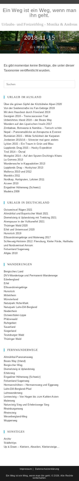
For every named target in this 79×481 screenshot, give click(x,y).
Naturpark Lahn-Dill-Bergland (20, 307)
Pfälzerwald (10, 319)
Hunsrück (9, 291)
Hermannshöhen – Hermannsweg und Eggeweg (31, 384)
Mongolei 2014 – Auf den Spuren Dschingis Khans (33, 155)
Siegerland (10, 330)
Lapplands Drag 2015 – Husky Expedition (28, 147)
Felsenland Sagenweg (16, 249)
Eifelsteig (9, 373)
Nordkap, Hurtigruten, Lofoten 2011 (24, 179)
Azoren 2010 (11, 183)
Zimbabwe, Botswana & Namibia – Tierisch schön (33, 128)
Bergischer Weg (13, 365)
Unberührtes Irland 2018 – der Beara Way (28, 120)
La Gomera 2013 (13, 159)
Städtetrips (10, 442)
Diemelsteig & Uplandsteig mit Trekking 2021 (30, 217)
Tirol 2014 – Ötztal (15, 151)
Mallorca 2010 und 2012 (18, 171)
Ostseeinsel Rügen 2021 (18, 209)
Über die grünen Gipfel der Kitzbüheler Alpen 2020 (33, 104)
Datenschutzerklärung (47, 469)
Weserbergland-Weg (15, 416)
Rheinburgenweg (13, 408)
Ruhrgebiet (10, 322)
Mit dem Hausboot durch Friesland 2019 (27, 112)
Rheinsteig (10, 412)
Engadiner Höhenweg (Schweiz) (22, 187)
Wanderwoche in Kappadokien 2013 (24, 163)
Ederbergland (11, 279)
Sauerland (10, 326)
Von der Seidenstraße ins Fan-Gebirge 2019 (29, 108)
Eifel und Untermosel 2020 (19, 229)
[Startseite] (31, 47)
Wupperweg (10, 420)
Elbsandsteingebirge (15, 287)
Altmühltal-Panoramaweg (18, 357)
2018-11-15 (42, 47)
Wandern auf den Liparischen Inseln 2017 (28, 124)
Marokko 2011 (12, 175)
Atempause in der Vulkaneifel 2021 (24, 221)
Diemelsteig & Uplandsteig (19, 369)
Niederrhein (10, 311)
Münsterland (11, 299)
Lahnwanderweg (13, 392)
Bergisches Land (13, 271)
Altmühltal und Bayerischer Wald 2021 (26, 213)
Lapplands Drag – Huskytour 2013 (23, 167)
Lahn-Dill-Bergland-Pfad (17, 388)
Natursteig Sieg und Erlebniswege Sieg (26, 404)
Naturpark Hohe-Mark (16, 303)
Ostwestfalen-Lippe (15, 315)
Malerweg (9, 400)
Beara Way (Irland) (15, 361)
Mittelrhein (10, 295)
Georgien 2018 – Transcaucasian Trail (26, 116)
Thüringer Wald (12, 339)
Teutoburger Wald (14, 334)
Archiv (7, 438)
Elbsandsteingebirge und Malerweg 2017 (27, 237)
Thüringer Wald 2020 (16, 225)
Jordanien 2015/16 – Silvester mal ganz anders (31, 139)
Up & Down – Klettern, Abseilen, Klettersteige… (31, 446)
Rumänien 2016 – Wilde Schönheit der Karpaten (31, 136)
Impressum (26, 469)
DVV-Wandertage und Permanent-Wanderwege (31, 275)
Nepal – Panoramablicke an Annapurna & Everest (32, 132)
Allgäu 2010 (10, 253)
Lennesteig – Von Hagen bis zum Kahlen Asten (31, 396)
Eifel (6, 283)
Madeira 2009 (12, 191)
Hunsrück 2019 (12, 233)
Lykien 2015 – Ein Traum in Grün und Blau (28, 143)
